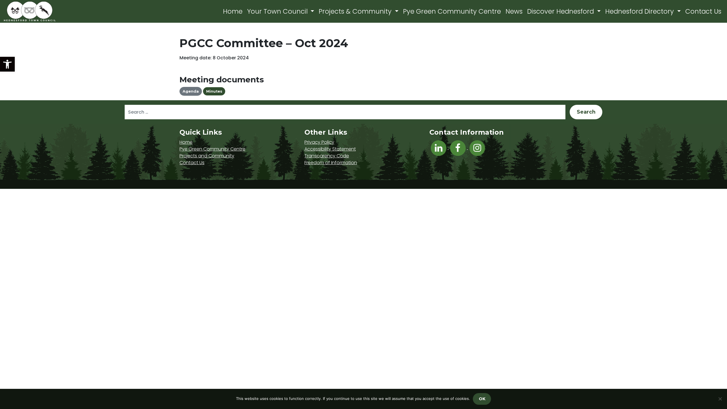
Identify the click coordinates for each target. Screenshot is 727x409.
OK (482, 398)
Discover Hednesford (561, 11)
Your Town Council (278, 11)
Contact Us (703, 11)
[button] (7, 64)
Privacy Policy (319, 142)
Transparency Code (326, 156)
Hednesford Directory (640, 11)
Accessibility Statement (330, 149)
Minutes (214, 91)
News (514, 11)
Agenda (191, 91)
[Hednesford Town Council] (46, 11)
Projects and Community (206, 156)
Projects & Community (356, 11)
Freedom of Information (330, 162)
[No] (720, 399)
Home (233, 11)
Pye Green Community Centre (452, 11)
